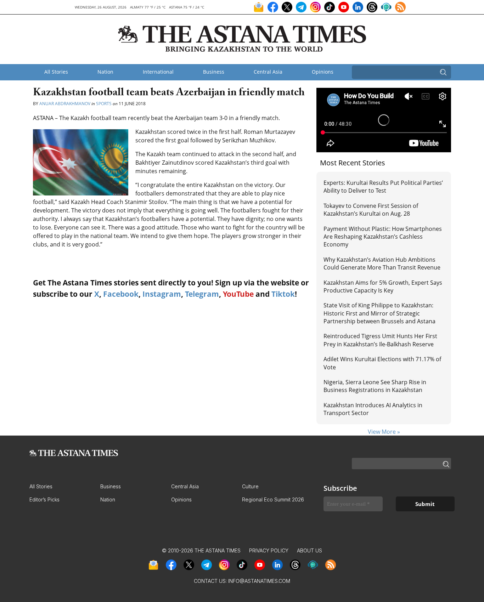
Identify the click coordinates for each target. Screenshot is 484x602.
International (158, 71)
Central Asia (268, 71)
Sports (104, 104)
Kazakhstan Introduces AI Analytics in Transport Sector (372, 409)
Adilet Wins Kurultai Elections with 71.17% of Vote (382, 363)
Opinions (322, 71)
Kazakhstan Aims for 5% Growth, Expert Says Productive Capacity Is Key (382, 286)
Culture (250, 486)
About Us (309, 550)
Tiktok (283, 294)
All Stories (56, 71)
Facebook (121, 294)
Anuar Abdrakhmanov (65, 104)
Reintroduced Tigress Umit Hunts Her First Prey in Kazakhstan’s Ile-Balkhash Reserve (380, 340)
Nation (105, 71)
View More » (384, 432)
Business (213, 71)
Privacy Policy (268, 550)
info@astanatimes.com (259, 581)
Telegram (202, 294)
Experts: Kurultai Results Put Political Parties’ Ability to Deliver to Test (383, 186)
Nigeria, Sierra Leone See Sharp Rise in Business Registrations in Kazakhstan (374, 386)
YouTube (238, 294)
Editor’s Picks (44, 499)
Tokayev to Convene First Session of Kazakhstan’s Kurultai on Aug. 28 (370, 209)
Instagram (161, 294)
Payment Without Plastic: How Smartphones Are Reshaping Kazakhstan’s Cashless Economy (382, 237)
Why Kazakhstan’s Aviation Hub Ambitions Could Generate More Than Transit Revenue (381, 263)
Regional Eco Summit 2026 (273, 499)
